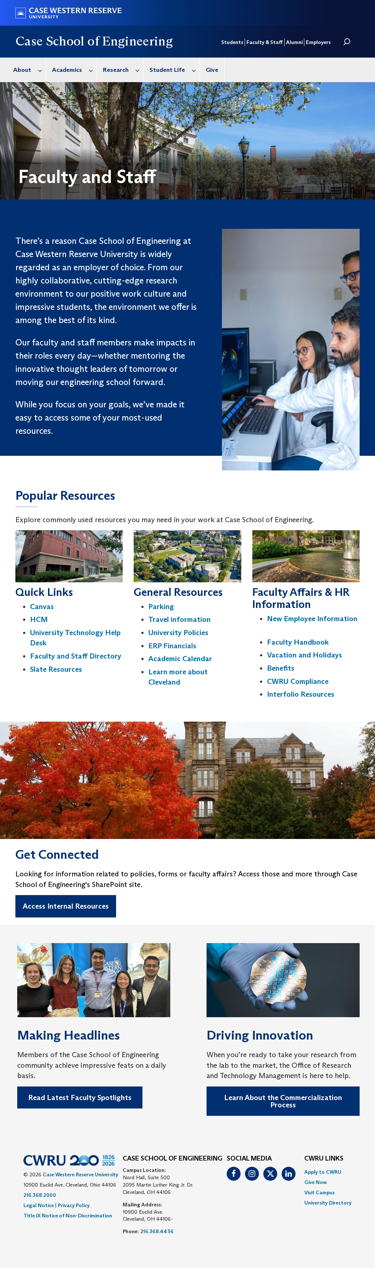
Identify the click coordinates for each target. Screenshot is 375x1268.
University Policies (178, 632)
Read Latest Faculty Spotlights (79, 1097)
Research (116, 70)
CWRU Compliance (297, 681)
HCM (39, 619)
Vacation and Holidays (304, 655)
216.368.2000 (39, 1195)
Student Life (167, 70)
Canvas (42, 606)
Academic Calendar (180, 658)
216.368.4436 (157, 1231)
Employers (318, 42)
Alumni (294, 42)
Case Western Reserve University (80, 1174)
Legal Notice (38, 1205)
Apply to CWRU (322, 1172)
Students (232, 42)
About (22, 70)
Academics (67, 70)
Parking (161, 606)
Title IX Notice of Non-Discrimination (67, 1215)
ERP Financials (172, 645)
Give (212, 70)
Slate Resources (56, 669)
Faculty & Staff (264, 42)
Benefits (280, 668)
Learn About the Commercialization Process (283, 1101)
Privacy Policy (74, 1205)
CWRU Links (324, 1158)
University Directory (328, 1202)
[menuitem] (26, 70)
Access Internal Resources (66, 906)
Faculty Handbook (298, 642)
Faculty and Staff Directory (75, 656)
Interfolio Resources (300, 694)
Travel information (179, 619)
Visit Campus (319, 1192)
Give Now (315, 1182)
